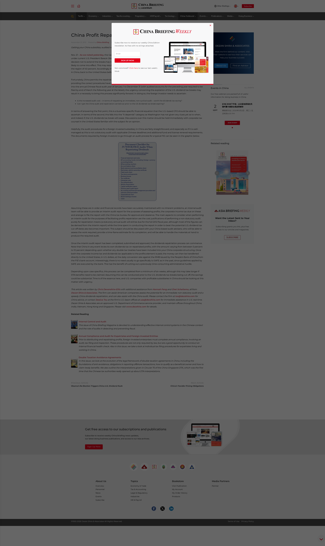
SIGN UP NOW (127, 60)
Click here (133, 68)
